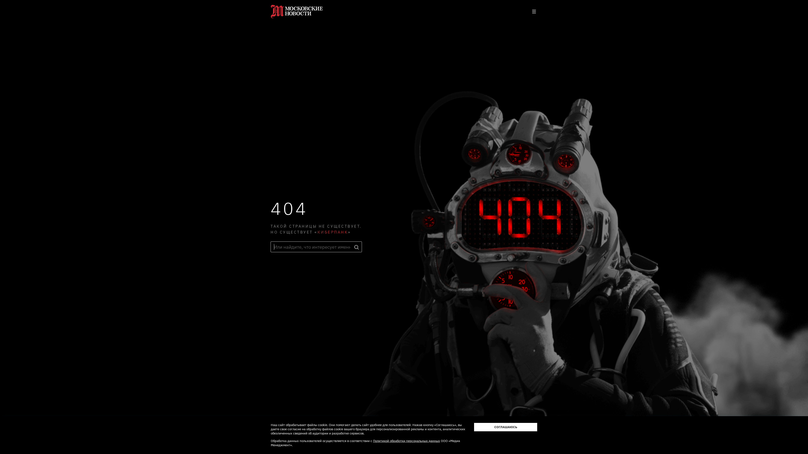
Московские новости (297, 11)
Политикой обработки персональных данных (406, 441)
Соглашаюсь (505, 427)
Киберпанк (333, 232)
